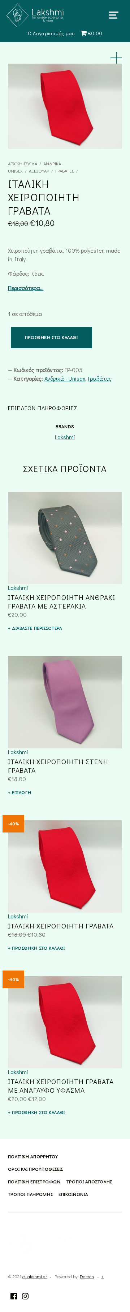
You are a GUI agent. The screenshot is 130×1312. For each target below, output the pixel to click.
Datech (87, 1276)
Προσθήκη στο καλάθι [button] (38, 948)
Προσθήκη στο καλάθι (51, 337)
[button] (116, 58)
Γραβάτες (64, 171)
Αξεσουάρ (39, 171)
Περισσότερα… (26, 288)
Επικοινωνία (73, 1194)
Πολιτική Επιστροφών (34, 1181)
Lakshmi (65, 437)
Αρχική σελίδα (22, 163)
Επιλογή (21, 792)
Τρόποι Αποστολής (89, 1181)
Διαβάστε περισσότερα (37, 628)
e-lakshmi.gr (34, 1276)
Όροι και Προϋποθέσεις (35, 1169)
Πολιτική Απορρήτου (33, 1156)
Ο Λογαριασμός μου (51, 33)
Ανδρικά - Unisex (64, 378)
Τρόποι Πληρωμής (30, 1194)
